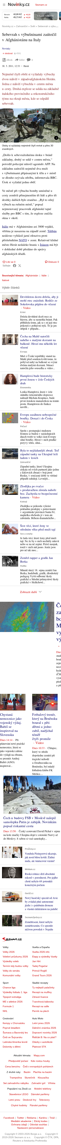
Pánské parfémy (38, 1105)
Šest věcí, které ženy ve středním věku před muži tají (37, 527)
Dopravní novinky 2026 (44, 1032)
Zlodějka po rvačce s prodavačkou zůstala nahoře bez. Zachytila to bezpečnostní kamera (38, 491)
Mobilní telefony (42, 1088)
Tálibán (52, 231)
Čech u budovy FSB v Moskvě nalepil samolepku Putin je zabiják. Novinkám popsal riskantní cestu (29, 822)
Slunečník (30, 1077)
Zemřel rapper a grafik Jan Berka (36, 559)
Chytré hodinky (19, 1105)
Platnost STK (39, 1046)
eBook (9, 59)
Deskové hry (29, 1099)
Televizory (44, 1099)
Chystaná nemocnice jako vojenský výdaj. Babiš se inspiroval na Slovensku (11, 724)
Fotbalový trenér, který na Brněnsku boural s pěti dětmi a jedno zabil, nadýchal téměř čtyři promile (44, 726)
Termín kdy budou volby (15, 966)
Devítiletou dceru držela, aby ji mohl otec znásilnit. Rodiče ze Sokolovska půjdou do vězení (39, 300)
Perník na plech (40, 1011)
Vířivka (51, 1083)
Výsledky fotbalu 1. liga (15, 992)
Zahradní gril (38, 1083)
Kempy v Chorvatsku (14, 1023)
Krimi (22, 312)
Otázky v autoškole (42, 1042)
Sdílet (22, 59)
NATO (23, 240)
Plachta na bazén (42, 1072)
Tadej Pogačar (40, 966)
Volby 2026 (9, 952)
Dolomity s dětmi (12, 1046)
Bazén (27, 1072)
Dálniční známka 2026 (44, 1027)
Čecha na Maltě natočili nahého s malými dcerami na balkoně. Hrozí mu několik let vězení (38, 341)
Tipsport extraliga (12, 997)
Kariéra (43, 1117)
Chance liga (9, 987)
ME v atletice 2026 (13, 1001)
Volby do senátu (11, 970)
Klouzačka (43, 1077)
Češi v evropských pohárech (38, 1066)
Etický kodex (40, 1121)
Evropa (23, 352)
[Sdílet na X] (19, 265)
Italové (5, 280)
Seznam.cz (41, 4)
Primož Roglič (39, 970)
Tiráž (52, 1117)
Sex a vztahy (26, 534)
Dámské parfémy (40, 1094)
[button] (30, 125)
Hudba (23, 566)
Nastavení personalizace (30, 1128)
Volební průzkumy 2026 (15, 956)
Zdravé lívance (40, 997)
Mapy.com (39, 1055)
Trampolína (16, 1077)
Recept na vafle (40, 1006)
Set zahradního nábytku (16, 1083)
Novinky (6, 48)
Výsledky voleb (11, 961)
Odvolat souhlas (38, 1124)
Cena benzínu (12, 1066)
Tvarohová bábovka (43, 1001)
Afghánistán (31, 275)
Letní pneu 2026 (41, 1023)
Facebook (9, 1117)
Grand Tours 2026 (42, 975)
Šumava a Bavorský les (15, 1032)
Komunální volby (12, 975)
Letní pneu (14, 1099)
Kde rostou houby (40, 1061)
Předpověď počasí (18, 1061)
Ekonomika (25, 387)
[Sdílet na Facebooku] (14, 265)
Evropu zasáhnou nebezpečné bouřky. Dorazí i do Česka (38, 416)
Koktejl (23, 502)
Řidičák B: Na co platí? (44, 1037)
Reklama (31, 1117)
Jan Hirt (36, 961)
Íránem (44, 245)
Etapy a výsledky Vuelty (44, 956)
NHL (5, 1011)
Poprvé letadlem (11, 1027)
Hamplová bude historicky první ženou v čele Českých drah (37, 379)
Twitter (20, 1117)
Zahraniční (25, 462)
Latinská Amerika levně (15, 1042)
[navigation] (4, 4)
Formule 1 (8, 1006)
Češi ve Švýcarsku (12, 1037)
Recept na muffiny (42, 992)
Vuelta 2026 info (40, 952)
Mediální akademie (21, 1121)
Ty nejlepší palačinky (43, 987)
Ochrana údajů (19, 1124)
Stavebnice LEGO (18, 1094)
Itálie (5, 226)
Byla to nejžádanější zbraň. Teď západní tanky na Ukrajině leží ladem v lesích (39, 454)
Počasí (23, 426)
